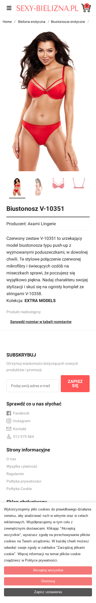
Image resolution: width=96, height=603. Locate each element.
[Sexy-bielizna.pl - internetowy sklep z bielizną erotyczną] (44, 7)
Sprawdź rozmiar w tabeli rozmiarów (40, 322)
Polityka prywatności (23, 481)
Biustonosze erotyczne (68, 22)
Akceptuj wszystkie (48, 570)
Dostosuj (48, 581)
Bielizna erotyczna (31, 22)
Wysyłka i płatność (21, 466)
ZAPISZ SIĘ (75, 383)
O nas (11, 459)
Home (7, 22)
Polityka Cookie (19, 489)
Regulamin (15, 474)
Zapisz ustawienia (48, 592)
